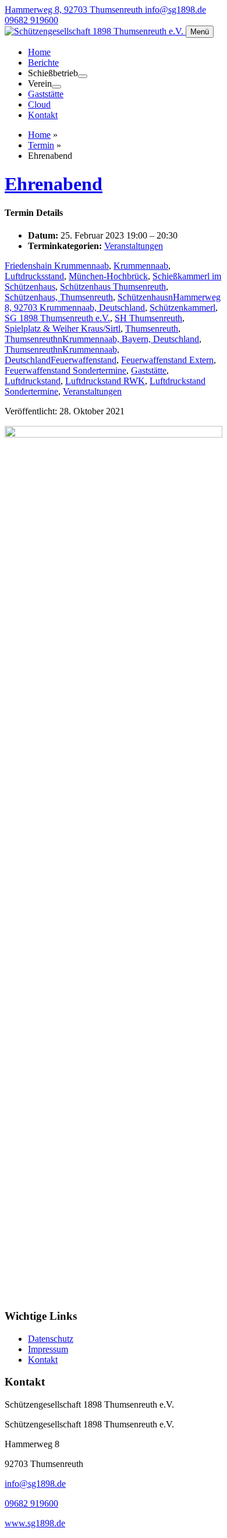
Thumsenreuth (151, 328)
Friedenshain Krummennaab (57, 266)
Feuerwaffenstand (83, 360)
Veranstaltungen (133, 246)
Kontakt (43, 115)
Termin (41, 145)
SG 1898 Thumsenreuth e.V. (57, 318)
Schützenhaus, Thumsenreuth (59, 297)
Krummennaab (141, 266)
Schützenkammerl (182, 307)
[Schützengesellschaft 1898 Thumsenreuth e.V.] (95, 31)
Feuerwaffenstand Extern (167, 360)
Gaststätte (45, 94)
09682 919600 (31, 20)
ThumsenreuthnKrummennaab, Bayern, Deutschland (102, 339)
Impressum (48, 1349)
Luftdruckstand (33, 381)
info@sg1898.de (175, 10)
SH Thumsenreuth (148, 318)
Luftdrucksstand (34, 276)
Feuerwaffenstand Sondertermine (65, 370)
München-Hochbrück (108, 276)
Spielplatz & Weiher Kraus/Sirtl (62, 328)
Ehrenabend (53, 183)
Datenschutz (50, 1339)
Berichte (43, 63)
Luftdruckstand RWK (105, 381)
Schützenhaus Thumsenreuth (113, 287)
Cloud (39, 104)
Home (39, 52)
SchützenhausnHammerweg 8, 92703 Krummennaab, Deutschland (113, 302)
